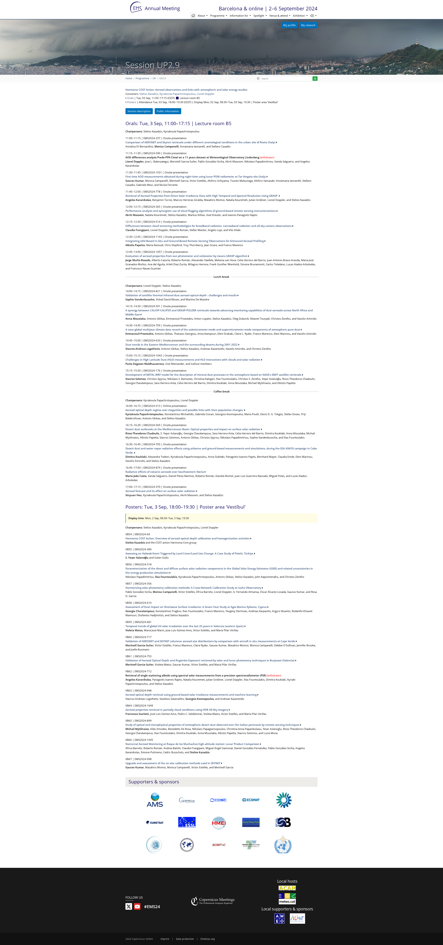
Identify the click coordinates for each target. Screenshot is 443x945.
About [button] (202, 15)
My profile (289, 25)
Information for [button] (239, 15)
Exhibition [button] (299, 15)
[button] (313, 15)
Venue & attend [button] (278, 15)
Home (128, 78)
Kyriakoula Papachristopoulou (177, 94)
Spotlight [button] (259, 15)
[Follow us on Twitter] (128, 907)
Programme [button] (217, 15)
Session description (139, 111)
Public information (168, 111)
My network (308, 25)
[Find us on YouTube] (137, 907)
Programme (142, 78)
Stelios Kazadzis (148, 94)
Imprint (165, 939)
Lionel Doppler (205, 94)
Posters (131, 102)
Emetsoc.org (208, 939)
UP (154, 78)
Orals (130, 98)
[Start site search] (315, 78)
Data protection (185, 939)
